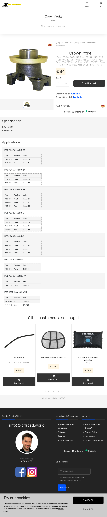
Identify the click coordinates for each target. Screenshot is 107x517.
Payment (62, 436)
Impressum (90, 436)
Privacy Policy (91, 432)
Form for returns (65, 440)
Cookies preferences (94, 440)
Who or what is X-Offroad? (92, 426)
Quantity (59, 78)
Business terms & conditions (66, 426)
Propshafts (60, 46)
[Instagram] (32, 472)
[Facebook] (20, 472)
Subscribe (63, 487)
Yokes (49, 26)
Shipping (61, 432)
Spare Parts (63, 43)
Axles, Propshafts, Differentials (83, 43)
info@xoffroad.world (27, 425)
